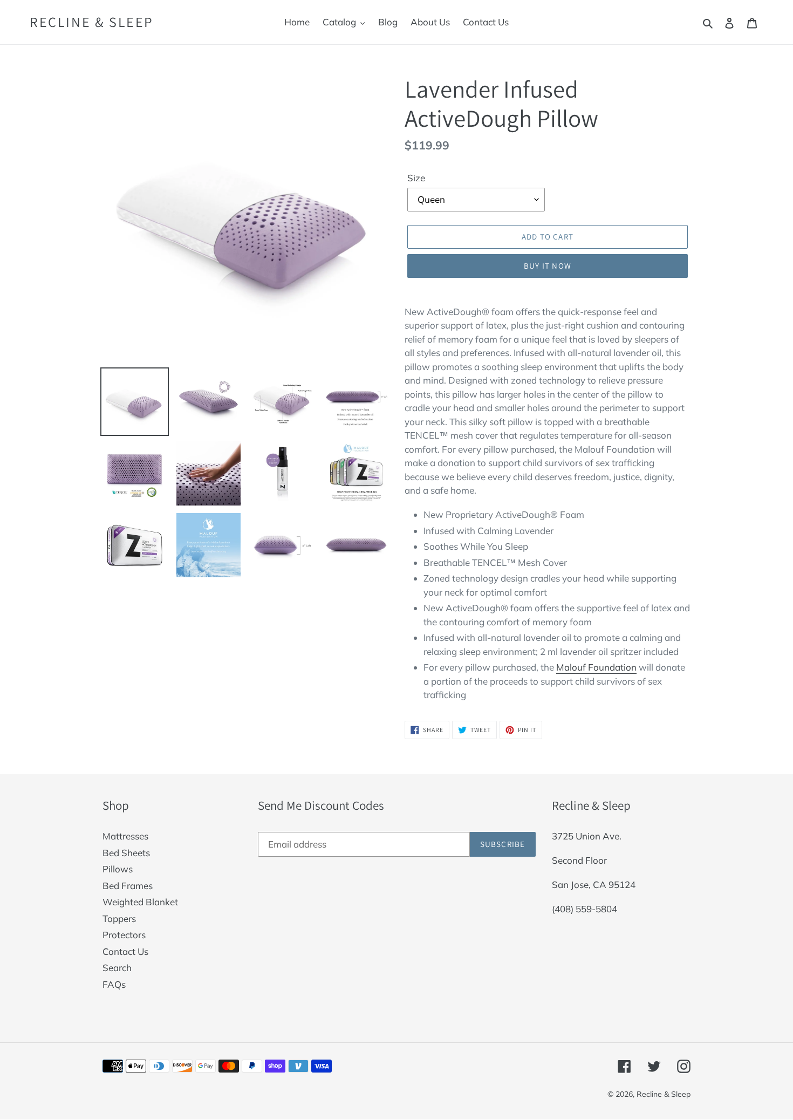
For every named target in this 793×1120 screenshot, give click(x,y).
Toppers (119, 918)
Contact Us (125, 951)
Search (117, 967)
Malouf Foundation (596, 667)
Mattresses (125, 836)
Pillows (117, 869)
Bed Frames (127, 885)
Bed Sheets (126, 852)
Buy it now (547, 266)
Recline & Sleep (92, 21)
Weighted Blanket (140, 901)
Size (416, 177)
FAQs (114, 984)
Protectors (124, 934)
